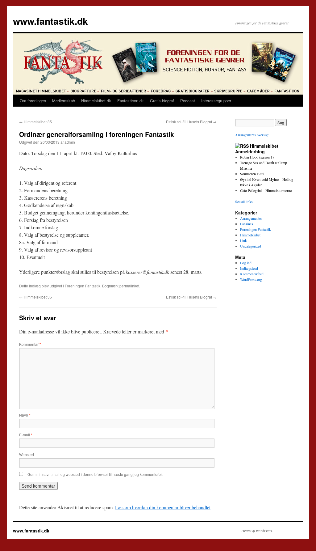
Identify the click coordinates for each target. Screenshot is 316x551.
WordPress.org (251, 279)
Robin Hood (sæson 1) (257, 157)
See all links (244, 201)
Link (243, 240)
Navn (25, 414)
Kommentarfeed (252, 273)
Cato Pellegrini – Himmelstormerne (266, 190)
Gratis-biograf (162, 101)
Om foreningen (33, 101)
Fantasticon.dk (130, 101)
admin (69, 142)
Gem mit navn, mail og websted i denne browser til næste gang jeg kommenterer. (95, 474)
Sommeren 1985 (252, 173)
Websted (26, 454)
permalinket (129, 285)
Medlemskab (63, 101)
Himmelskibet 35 (35, 121)
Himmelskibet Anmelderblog (256, 149)
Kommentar (30, 344)
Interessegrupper (216, 101)
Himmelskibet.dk (96, 101)
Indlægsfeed (249, 268)
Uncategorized (250, 246)
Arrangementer (251, 218)
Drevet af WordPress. (257, 530)
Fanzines (246, 223)
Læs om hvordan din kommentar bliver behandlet (162, 507)
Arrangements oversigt (251, 134)
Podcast (187, 101)
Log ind (246, 262)
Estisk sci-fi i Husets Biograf (191, 121)
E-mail (25, 434)
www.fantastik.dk (50, 21)
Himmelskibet (250, 234)
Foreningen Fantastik (82, 285)
